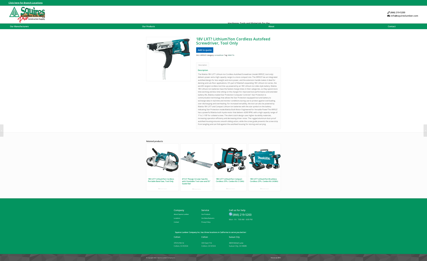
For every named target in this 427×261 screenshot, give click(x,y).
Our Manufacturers (207, 218)
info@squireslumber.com (404, 15)
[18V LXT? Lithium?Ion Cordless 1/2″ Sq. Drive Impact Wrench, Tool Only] (425, 130)
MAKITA (231, 55)
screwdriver (219, 55)
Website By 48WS (276, 258)
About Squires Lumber (181, 214)
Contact (176, 222)
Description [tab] (202, 65)
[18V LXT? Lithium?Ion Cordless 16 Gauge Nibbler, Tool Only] (1, 130)
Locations (177, 218)
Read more (163, 189)
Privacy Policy (205, 222)
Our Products (205, 214)
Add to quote (205, 50)
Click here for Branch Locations (26, 2)
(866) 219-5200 (397, 12)
